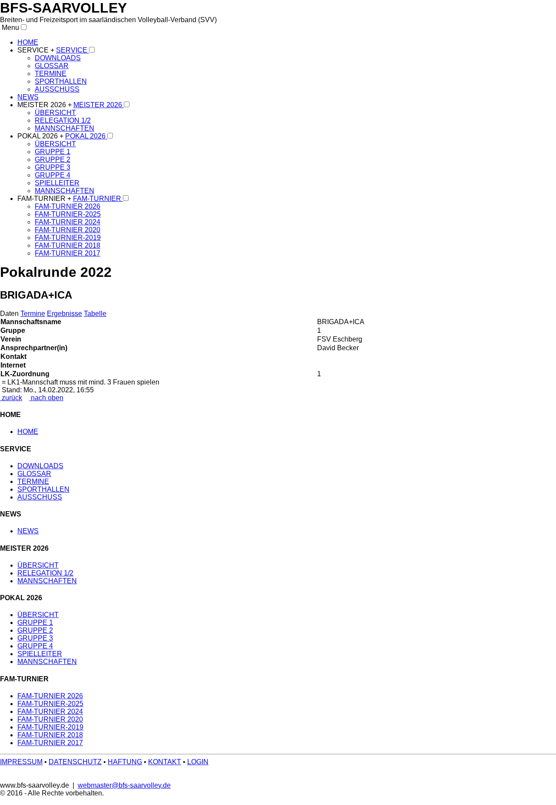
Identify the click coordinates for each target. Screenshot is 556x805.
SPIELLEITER (57, 183)
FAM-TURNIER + (45, 198)
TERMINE (50, 73)
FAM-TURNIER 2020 (67, 229)
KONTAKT (164, 762)
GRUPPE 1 (52, 151)
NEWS (28, 97)
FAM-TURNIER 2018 (67, 245)
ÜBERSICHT (55, 112)
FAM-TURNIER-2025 (68, 214)
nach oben (46, 397)
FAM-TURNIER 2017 (67, 253)
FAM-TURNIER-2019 (68, 237)
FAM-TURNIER (98, 198)
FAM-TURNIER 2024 (67, 222)
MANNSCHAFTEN (64, 128)
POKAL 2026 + (41, 136)
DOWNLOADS (58, 58)
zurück (11, 397)
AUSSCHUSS (57, 89)
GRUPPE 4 (52, 175)
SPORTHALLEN (61, 81)
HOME (27, 42)
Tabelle (95, 313)
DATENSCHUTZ (75, 762)
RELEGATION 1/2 (63, 120)
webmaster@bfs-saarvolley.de (124, 785)
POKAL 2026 (86, 136)
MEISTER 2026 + (45, 104)
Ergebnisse (64, 313)
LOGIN (197, 762)
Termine (32, 313)
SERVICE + (36, 50)
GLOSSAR (52, 65)
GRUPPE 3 (52, 167)
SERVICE (72, 50)
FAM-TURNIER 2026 (67, 206)
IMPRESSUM (21, 762)
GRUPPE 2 (52, 159)
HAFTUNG (125, 762)
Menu (9, 27)
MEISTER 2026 (98, 104)
